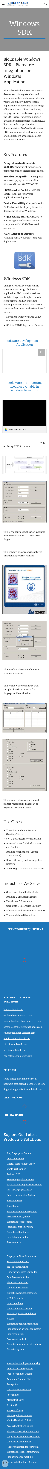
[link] (24, 416)
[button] (3, 3)
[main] (24, 29)
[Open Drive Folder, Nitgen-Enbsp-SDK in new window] (41, 352)
